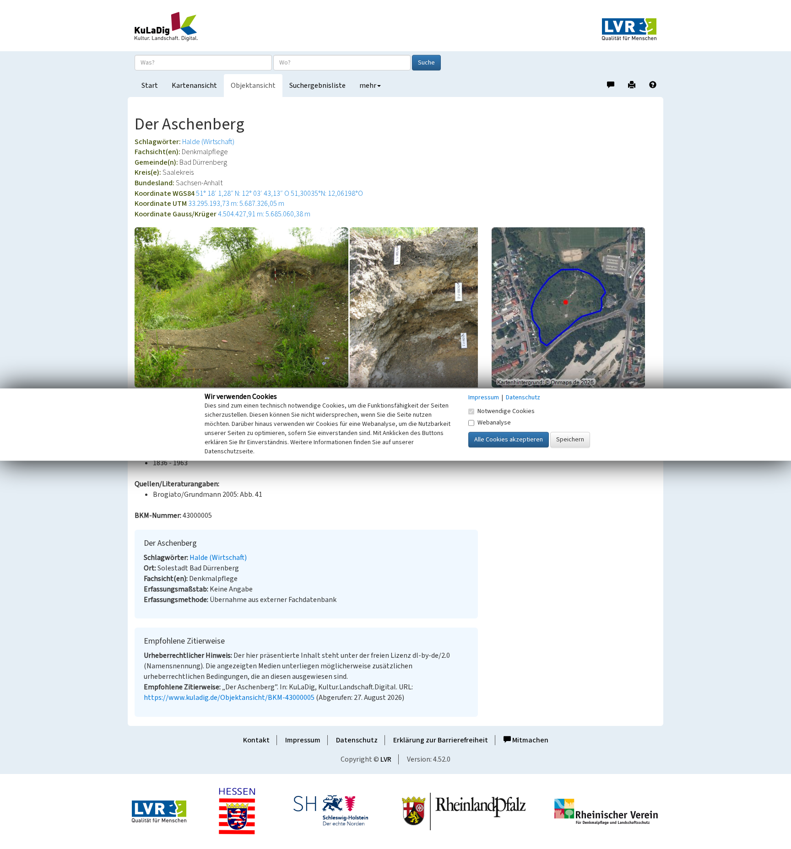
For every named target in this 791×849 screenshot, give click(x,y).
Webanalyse (494, 422)
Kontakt (256, 740)
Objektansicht (253, 86)
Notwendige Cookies (506, 411)
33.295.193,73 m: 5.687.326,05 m (236, 204)
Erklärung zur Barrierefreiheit (440, 740)
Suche (426, 62)
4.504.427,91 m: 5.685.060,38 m (264, 214)
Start (149, 86)
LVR (385, 759)
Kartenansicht (194, 86)
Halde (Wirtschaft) (208, 142)
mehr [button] (367, 86)
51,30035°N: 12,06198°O (327, 193)
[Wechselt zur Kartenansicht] (574, 307)
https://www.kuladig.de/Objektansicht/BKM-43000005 (229, 698)
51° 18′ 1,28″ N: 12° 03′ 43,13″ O (242, 193)
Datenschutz (357, 740)
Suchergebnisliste (317, 86)
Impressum (302, 740)
